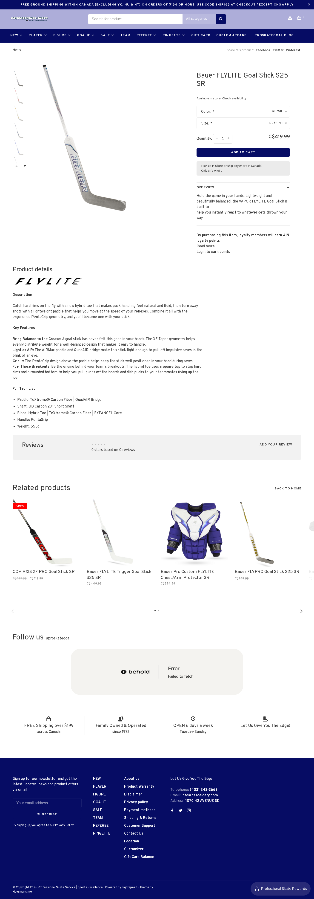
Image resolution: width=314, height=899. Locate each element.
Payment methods (139, 810)
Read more (206, 246)
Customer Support (139, 826)
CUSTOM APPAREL (232, 35)
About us (131, 779)
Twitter (278, 50)
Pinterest (293, 50)
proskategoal (58, 638)
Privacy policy (136, 802)
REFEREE (144, 35)
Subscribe (47, 814)
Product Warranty (139, 786)
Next (25, 166)
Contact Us (133, 833)
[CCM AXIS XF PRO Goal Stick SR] (46, 533)
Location (131, 841)
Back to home (287, 489)
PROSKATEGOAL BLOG (274, 35)
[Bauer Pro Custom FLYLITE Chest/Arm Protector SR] (194, 533)
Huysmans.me (22, 892)
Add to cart (243, 152)
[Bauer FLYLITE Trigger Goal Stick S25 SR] (120, 533)
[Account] (291, 19)
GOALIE (83, 35)
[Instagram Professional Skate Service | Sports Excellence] (189, 811)
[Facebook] (172, 811)
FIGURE (59, 35)
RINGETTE (171, 35)
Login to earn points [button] (213, 252)
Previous (12, 611)
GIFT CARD (201, 35)
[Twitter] (180, 811)
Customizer (133, 849)
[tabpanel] (104, 138)
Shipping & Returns (140, 818)
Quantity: (204, 138)
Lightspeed (129, 887)
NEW (14, 35)
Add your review (276, 445)
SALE (105, 35)
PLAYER (36, 35)
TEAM (125, 35)
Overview (205, 187)
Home (17, 50)
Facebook (263, 50)
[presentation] (21, 79)
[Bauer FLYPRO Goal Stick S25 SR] (268, 533)
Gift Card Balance (139, 857)
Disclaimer (133, 794)
